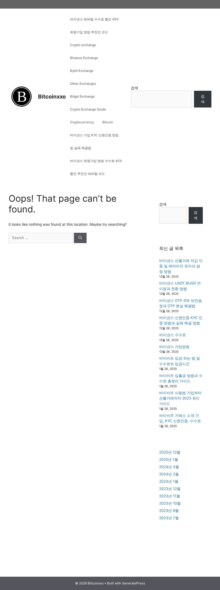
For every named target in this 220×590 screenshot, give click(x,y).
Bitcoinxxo (52, 96)
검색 (134, 88)
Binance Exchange (84, 58)
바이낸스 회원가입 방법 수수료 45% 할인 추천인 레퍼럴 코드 (96, 167)
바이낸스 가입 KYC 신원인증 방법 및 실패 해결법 (94, 141)
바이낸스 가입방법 (174, 347)
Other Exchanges (83, 84)
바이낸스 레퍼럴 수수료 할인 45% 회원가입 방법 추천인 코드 (94, 25)
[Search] (80, 238)
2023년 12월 (169, 489)
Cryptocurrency (82, 122)
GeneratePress (133, 583)
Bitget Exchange (82, 96)
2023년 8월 (169, 510)
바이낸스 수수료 (172, 335)
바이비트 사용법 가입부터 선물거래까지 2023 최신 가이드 (180, 398)
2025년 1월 (168, 459)
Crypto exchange (83, 45)
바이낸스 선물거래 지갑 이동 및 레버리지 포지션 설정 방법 (181, 266)
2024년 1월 (168, 481)
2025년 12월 (169, 452)
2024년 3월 (169, 467)
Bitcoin (107, 122)
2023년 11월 (169, 496)
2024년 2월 (169, 474)
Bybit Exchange (81, 71)
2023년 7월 (169, 518)
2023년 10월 (170, 503)
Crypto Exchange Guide (88, 109)
